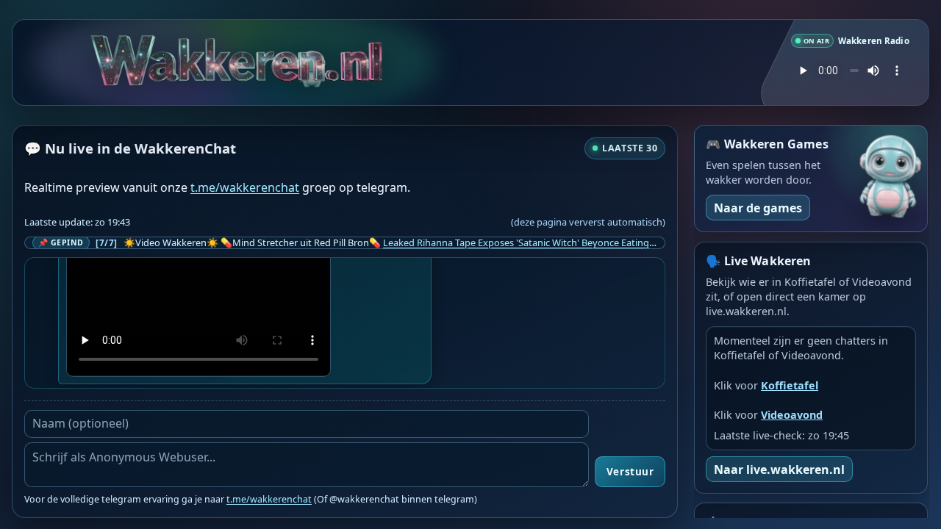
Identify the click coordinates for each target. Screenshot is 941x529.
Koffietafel (789, 385)
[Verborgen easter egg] (312, 62)
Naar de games (758, 208)
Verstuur (630, 471)
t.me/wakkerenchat (244, 187)
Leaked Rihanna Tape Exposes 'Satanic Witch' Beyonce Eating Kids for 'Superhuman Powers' (583, 242)
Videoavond (792, 415)
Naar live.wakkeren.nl (779, 469)
